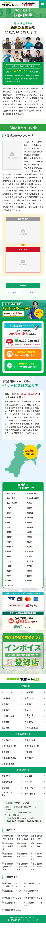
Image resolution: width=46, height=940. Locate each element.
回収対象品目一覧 (9, 746)
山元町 (9, 561)
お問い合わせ (30, 794)
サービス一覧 (7, 692)
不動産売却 (29, 722)
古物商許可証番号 (13, 818)
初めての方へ (7, 740)
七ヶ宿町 (9, 585)
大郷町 (9, 576)
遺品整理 (5, 722)
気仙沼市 (30, 517)
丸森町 (9, 566)
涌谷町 (9, 556)
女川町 (9, 580)
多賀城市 (30, 513)
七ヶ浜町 (30, 551)
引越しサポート (31, 710)
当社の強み (29, 776)
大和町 (9, 542)
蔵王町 (29, 566)
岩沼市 (9, 527)
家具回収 (28, 704)
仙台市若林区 (11, 503)
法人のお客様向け (32, 728)
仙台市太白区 (32, 493)
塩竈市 (29, 522)
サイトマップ (30, 788)
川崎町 (29, 571)
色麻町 (29, 576)
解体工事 (5, 728)
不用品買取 (6, 698)
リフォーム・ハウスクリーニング (33, 716)
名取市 (29, 508)
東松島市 (30, 527)
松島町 (29, 556)
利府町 (29, 532)
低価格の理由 (7, 782)
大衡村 (29, 580)
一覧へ (23, 285)
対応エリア (6, 776)
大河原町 (9, 546)
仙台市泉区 (10, 498)
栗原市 (9, 517)
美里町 (29, 546)
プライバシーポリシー (7, 793)
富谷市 (9, 522)
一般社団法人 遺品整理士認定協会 (28, 821)
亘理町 (9, 537)
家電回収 (5, 710)
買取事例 (5, 752)
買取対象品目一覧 (32, 746)
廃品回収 (5, 704)
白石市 (29, 537)
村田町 (9, 571)
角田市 (29, 542)
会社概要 (5, 788)
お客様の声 (29, 758)
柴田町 (9, 532)
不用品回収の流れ (9, 758)
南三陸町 (30, 561)
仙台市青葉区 (11, 493)
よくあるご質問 (8, 764)
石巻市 (29, 503)
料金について (30, 740)
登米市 (9, 513)
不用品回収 (29, 692)
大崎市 (9, 508)
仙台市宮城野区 (33, 498)
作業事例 (28, 752)
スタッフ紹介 (30, 782)
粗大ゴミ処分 (30, 698)
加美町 (9, 551)
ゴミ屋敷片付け (8, 716)
